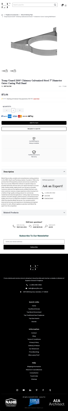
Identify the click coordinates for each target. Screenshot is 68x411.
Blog (34, 336)
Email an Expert (49, 198)
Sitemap (34, 379)
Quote (51, 227)
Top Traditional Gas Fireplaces (34, 315)
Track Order (34, 376)
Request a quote (34, 129)
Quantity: (7, 106)
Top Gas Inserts (34, 318)
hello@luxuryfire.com (35, 288)
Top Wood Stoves (34, 309)
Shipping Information (34, 366)
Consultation (34, 373)
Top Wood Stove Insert (34, 312)
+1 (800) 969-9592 (50, 193)
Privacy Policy (34, 342)
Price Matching (34, 352)
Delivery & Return (34, 345)
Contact (34, 333)
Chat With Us (37, 227)
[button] (34, 171)
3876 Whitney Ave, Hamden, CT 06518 (35, 292)
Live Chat (47, 195)
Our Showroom (34, 349)
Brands (34, 321)
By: (6, 86)
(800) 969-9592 (22, 227)
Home (34, 306)
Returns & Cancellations (34, 369)
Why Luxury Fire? (34, 355)
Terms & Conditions (34, 339)
